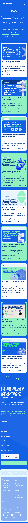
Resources (17, 488)
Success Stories (19, 485)
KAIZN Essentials (7, 490)
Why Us (17, 483)
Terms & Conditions (20, 497)
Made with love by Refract (9, 517)
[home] (7, 4)
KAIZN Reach (6, 485)
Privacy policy (19, 495)
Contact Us (18, 492)
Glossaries (17, 490)
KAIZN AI (5, 488)
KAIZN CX (5, 483)
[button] (24, 4)
